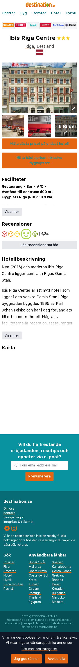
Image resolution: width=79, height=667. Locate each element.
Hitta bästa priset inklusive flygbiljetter (39, 160)
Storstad (39, 13)
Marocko (58, 597)
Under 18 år (37, 562)
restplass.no (15, 619)
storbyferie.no (48, 626)
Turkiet (34, 584)
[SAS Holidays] (58, 25)
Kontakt (9, 513)
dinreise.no (29, 626)
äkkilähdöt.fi (12, 623)
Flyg (23, 13)
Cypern (34, 588)
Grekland (58, 575)
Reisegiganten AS (44, 616)
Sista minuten (13, 584)
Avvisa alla (56, 659)
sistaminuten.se (36, 619)
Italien (56, 584)
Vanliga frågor (14, 517)
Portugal (35, 593)
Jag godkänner (26, 659)
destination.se (62, 623)
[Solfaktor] (8, 25)
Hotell (56, 13)
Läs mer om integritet (39, 649)
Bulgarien (58, 593)
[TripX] (33, 25)
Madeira (57, 602)
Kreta (33, 580)
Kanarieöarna (61, 566)
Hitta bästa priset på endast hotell (39, 144)
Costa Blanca (61, 571)
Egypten (35, 602)
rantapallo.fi (30, 623)
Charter (8, 13)
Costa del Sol (38, 575)
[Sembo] (71, 25)
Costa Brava (38, 571)
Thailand (35, 597)
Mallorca (35, 566)
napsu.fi (45, 623)
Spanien (57, 562)
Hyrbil (71, 13)
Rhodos (57, 580)
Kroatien (58, 588)
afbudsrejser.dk (59, 619)
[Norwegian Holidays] (46, 25)
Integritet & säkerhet (19, 521)
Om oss (9, 508)
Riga (29, 46)
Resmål (9, 588)
